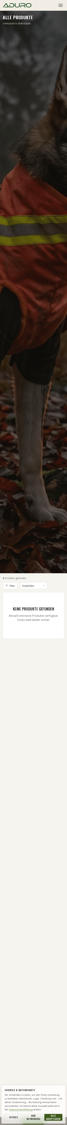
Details (13, 1117)
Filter (12, 585)
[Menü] (60, 5)
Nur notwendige (33, 1117)
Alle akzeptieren (53, 1117)
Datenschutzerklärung (21, 1109)
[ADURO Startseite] (17, 5)
